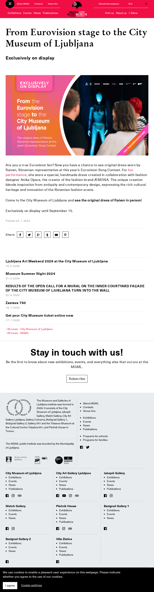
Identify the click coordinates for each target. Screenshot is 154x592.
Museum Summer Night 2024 (30, 273)
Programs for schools (95, 436)
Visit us (109, 13)
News (37, 13)
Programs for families (95, 440)
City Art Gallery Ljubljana (73, 473)
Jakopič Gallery (114, 473)
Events (27, 13)
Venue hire (53, 3)
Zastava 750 (16, 303)
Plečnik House (66, 506)
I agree (10, 585)
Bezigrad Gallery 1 (116, 506)
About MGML (23, 3)
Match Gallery (16, 506)
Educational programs (109, 3)
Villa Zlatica (64, 539)
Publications (50, 13)
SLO (130, 3)
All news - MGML (18, 333)
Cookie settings (31, 585)
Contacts (38, 3)
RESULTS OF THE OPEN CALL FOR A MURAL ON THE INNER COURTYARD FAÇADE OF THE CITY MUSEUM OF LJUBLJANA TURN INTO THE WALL (75, 288)
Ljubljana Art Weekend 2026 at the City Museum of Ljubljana (57, 261)
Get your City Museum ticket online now (39, 315)
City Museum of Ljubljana (24, 473)
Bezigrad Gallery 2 (18, 539)
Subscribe (77, 378)
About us (121, 13)
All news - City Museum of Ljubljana (29, 329)
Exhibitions (14, 13)
